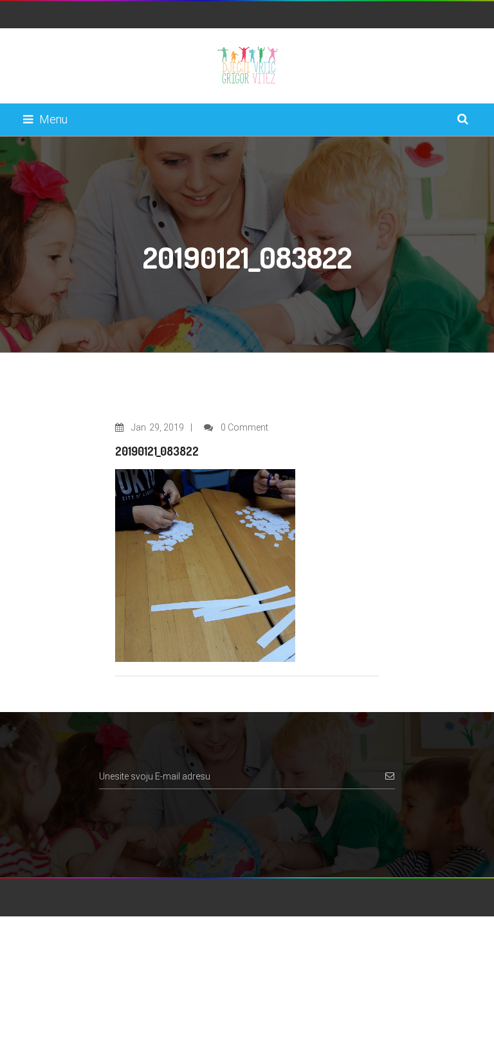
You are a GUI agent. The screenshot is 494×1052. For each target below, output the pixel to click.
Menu (53, 119)
